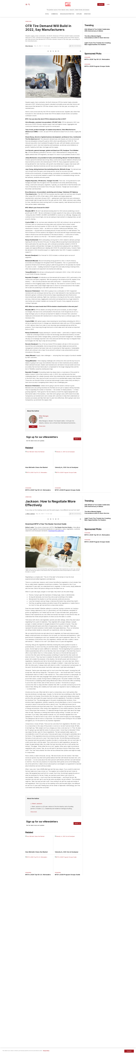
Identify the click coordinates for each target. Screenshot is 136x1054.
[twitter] (53, 51)
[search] (29, 4)
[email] (58, 51)
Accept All (129, 1051)
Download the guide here (56, 530)
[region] (68, 1051)
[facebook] (48, 51)
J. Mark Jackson (30, 513)
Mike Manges (29, 46)
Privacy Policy (46, 1050)
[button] (26, 4)
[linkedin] (50, 51)
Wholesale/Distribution (67, 13)
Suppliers (79, 13)
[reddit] (55, 51)
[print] (80, 51)
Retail (47, 13)
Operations (87, 13)
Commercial (54, 13)
